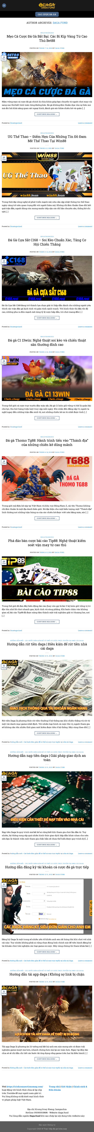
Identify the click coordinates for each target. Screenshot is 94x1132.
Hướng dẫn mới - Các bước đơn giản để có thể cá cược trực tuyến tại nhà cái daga (47, 640)
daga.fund (60, 22)
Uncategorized (47, 33)
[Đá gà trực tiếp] (47, 5)
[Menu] (4, 5)
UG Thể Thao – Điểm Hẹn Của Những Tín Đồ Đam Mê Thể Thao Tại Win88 (47, 138)
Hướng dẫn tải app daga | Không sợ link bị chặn (47, 974)
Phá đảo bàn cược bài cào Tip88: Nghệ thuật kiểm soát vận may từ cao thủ (47, 542)
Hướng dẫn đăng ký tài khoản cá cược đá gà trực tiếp (47, 867)
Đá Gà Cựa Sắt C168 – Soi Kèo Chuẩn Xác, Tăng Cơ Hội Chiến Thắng (47, 242)
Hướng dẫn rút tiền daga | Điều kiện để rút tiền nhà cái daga (47, 646)
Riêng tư (51, 1125)
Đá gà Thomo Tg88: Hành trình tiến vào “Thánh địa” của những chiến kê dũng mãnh (47, 442)
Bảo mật (42, 1125)
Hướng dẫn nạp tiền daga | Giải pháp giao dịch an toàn (47, 757)
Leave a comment (85, 123)
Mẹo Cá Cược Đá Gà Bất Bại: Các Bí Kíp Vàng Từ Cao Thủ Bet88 (47, 38)
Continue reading (47, 114)
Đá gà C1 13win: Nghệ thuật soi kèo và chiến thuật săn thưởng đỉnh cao (47, 342)
